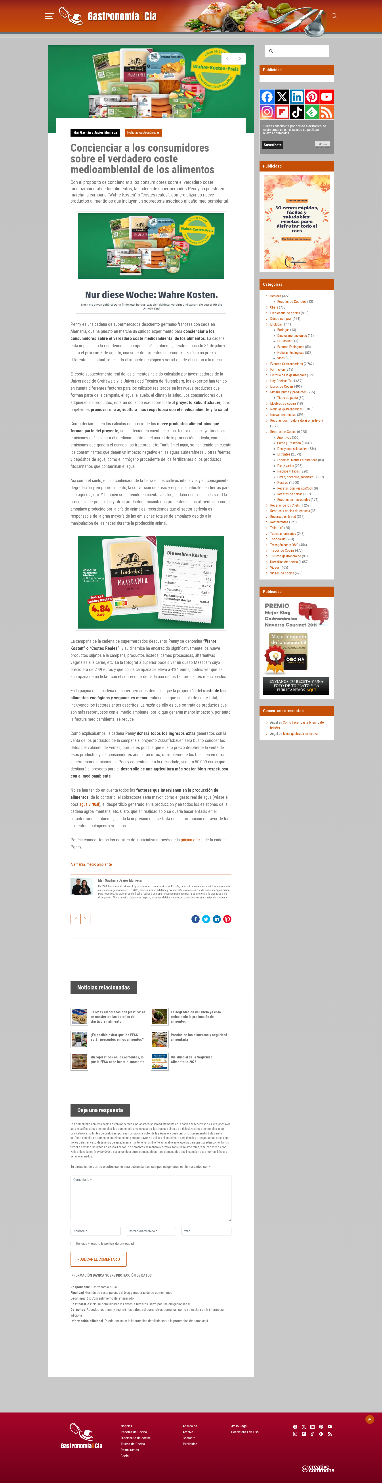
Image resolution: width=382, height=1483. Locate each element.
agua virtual (89, 804)
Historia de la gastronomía (288, 375)
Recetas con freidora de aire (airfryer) (296, 420)
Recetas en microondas (293, 500)
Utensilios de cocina (284, 562)
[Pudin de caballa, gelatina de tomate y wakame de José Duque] (239, 59)
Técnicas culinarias (283, 534)
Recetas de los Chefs (285, 505)
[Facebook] (295, 1426)
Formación (277, 369)
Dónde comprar (281, 318)
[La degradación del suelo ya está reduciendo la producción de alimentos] (161, 1017)
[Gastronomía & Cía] (107, 16)
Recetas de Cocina (283, 432)
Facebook (267, 97)
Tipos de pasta (287, 398)
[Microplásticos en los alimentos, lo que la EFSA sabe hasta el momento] (80, 1062)
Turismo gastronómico (285, 556)
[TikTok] (312, 1433)
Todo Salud (278, 539)
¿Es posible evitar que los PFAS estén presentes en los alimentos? (117, 1037)
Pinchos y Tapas (288, 471)
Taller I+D (276, 528)
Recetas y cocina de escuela (290, 511)
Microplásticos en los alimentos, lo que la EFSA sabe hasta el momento (117, 1059)
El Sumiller (284, 341)
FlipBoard (282, 112)
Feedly (312, 112)
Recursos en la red (283, 517)
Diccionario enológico (292, 336)
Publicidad (190, 1444)
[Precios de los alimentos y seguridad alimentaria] (161, 1039)
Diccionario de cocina (285, 313)
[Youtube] (330, 1426)
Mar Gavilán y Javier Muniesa (95, 132)
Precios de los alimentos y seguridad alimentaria (199, 1037)
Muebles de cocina (283, 403)
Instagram (267, 112)
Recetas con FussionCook (295, 488)
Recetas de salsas (289, 494)
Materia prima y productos (288, 392)
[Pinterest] (321, 1426)
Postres (282, 482)
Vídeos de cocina (282, 573)
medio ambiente (99, 864)
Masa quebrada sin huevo (300, 734)
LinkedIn (297, 97)
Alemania (78, 864)
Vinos (281, 358)
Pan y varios (285, 466)
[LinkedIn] (312, 1426)
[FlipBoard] (304, 1433)
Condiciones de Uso (245, 1432)
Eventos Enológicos (290, 347)
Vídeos (275, 567)
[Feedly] (321, 1433)
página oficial (192, 840)
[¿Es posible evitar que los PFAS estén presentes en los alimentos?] (80, 1039)
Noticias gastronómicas (143, 132)
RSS (326, 112)
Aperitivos (284, 437)
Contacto (189, 1438)
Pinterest (312, 97)
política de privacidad (119, 1243)
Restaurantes (279, 522)
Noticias (126, 1426)
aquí (205, 1321)
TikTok (297, 112)
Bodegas (283, 330)
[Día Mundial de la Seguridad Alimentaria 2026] (161, 1062)
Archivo (188, 1432)
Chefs (274, 307)
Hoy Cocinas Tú (281, 381)
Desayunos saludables (292, 449)
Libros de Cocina (281, 386)
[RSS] (330, 1433)
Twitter (282, 97)
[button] (49, 15)
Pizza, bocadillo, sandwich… (296, 477)
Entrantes (283, 454)
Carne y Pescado (289, 443)
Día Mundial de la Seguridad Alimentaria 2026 (191, 1059)
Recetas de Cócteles (291, 301)
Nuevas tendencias (283, 415)
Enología (276, 324)
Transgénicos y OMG (284, 545)
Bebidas (275, 296)
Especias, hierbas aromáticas (297, 460)
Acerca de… (191, 1426)
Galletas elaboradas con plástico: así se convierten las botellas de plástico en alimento (118, 1017)
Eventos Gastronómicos (286, 364)
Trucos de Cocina (282, 550)
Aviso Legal (239, 1426)
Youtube (326, 97)
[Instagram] (295, 1433)
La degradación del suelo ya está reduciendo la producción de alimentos (196, 1017)
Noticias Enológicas (290, 353)
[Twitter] (304, 1426)
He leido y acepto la (105, 1243)
